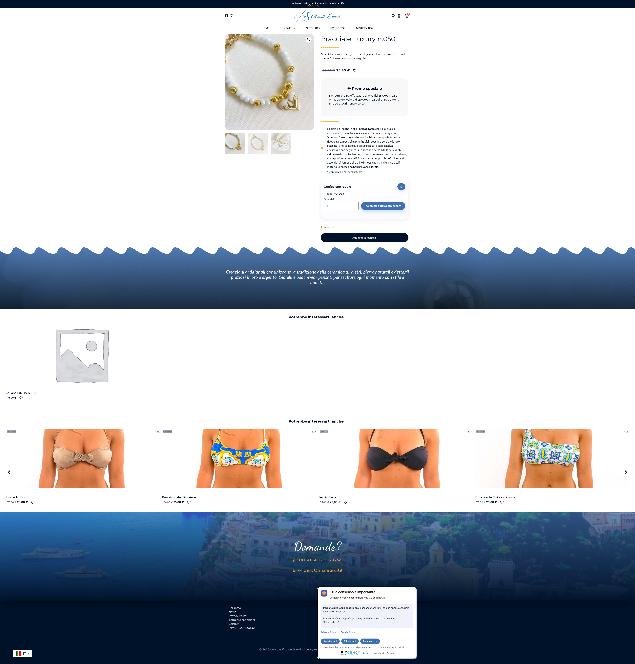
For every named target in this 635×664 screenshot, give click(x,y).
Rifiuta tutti (350, 641)
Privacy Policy (328, 632)
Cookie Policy (348, 632)
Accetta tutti (330, 641)
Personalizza (370, 641)
